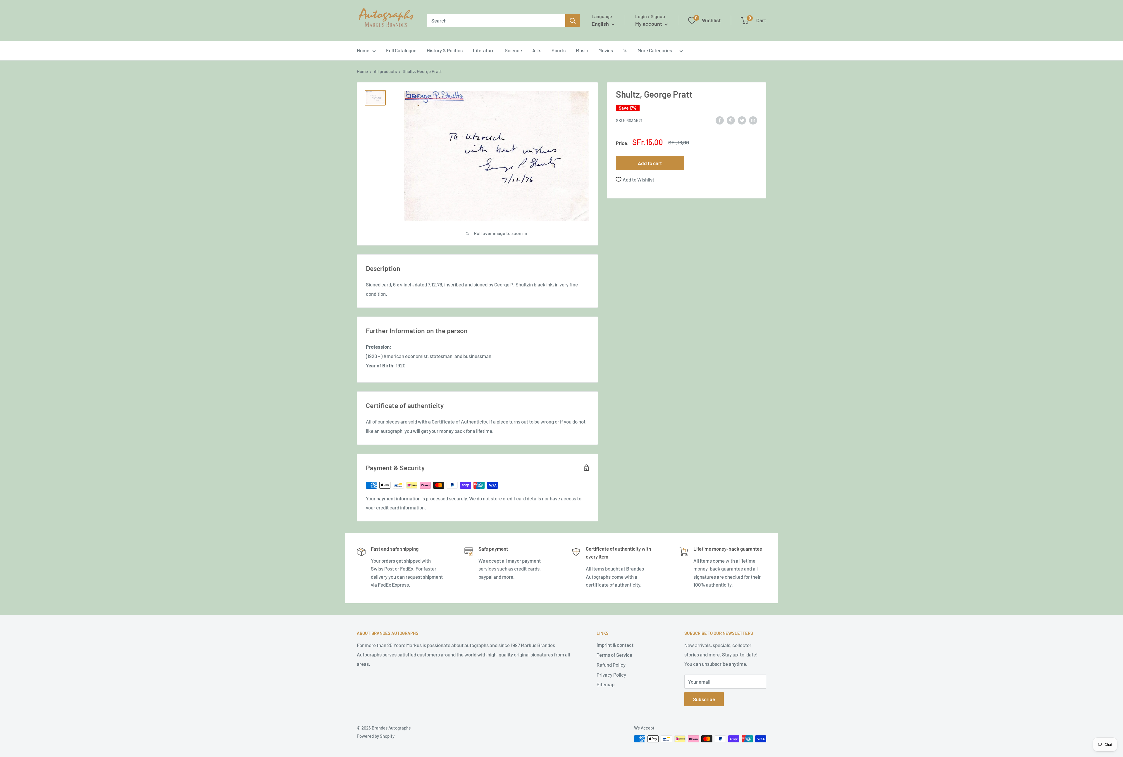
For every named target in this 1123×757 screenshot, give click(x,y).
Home (363, 50)
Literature (484, 50)
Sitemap (605, 684)
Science (513, 50)
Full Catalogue (401, 50)
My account (649, 23)
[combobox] (496, 20)
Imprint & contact (615, 645)
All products (385, 71)
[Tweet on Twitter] (742, 120)
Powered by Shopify (376, 736)
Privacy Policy (611, 675)
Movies (605, 50)
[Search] (572, 20)
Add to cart (650, 163)
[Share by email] (753, 120)
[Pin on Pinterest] (731, 120)
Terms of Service (614, 655)
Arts (536, 50)
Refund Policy (611, 665)
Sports (559, 50)
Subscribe (704, 699)
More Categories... (657, 50)
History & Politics (445, 50)
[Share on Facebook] (720, 120)
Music (582, 50)
